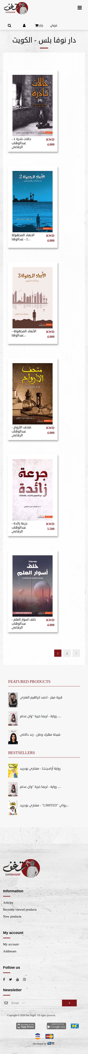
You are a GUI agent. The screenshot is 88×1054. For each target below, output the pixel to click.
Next (76, 653)
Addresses (9, 951)
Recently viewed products (20, 909)
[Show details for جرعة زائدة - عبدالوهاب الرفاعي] (33, 488)
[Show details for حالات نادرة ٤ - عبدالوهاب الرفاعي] (33, 103)
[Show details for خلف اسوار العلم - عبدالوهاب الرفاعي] (33, 584)
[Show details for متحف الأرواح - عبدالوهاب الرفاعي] (33, 392)
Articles (8, 902)
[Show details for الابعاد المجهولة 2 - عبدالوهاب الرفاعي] (33, 200)
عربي (53, 25)
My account (10, 944)
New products (12, 916)
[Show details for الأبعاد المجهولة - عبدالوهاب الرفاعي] (33, 296)
